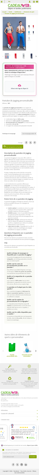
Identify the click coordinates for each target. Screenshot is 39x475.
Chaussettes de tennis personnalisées (27, 355)
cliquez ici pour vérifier (32, 445)
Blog (9, 1)
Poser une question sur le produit (12, 146)
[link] (26, 142)
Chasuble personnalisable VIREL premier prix (12, 356)
